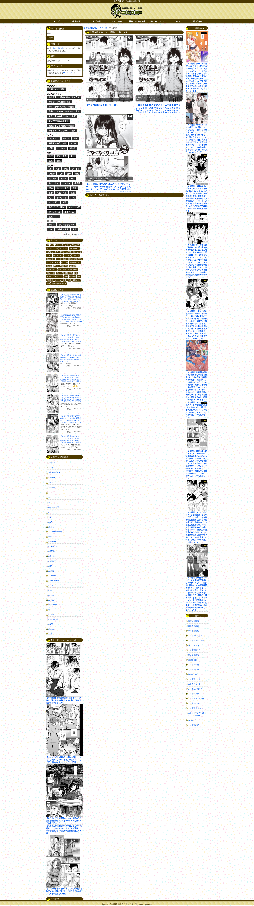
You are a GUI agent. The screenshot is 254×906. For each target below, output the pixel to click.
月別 (49, 61)
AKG (50, 566)
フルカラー (51, 259)
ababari (51, 527)
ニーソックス (62, 188)
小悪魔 (77, 183)
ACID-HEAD (53, 546)
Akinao (51, 571)
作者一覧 (76, 21)
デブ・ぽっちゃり (66, 225)
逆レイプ (58, 280)
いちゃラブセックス (72, 245)
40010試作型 (53, 507)
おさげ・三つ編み (56, 207)
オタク (52, 225)
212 (49, 493)
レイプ (66, 138)
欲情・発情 (62, 269)
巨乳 (73, 197)
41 (49, 512)
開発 (64, 280)
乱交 (64, 259)
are (49, 610)
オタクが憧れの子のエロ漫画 (61, 107)
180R (50, 482)
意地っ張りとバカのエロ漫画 (61, 126)
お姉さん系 (61, 197)
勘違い (57, 262)
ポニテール (69, 212)
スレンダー (53, 202)
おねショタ (64, 248)
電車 (59, 161)
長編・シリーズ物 (137, 21)
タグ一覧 (97, 21)
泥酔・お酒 (51, 273)
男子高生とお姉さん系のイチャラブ (64, 97)
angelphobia (53, 605)
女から (74, 143)
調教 (79, 276)
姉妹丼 (73, 148)
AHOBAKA (52, 561)
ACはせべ (52, 556)
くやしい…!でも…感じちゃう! (71, 252)
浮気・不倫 (69, 273)
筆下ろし (50, 276)
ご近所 (52, 174)
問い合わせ (198, 21)
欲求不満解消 (72, 269)
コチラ (80, 234)
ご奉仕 (49, 255)
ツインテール (54, 212)
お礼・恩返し (74, 248)
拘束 (61, 266)
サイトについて (157, 21)
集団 (74, 229)
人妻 (58, 169)
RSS (178, 21)
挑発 (66, 266)
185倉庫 (51, 487)
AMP (50, 590)
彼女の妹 (52, 178)
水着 (51, 193)
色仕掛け (72, 276)
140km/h (51, 478)
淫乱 (51, 188)
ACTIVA (51, 551)
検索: (49, 33)
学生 (66, 169)
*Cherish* (52, 462)
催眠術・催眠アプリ (57, 143)
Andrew (51, 600)
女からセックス (75, 262)
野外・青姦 (61, 156)
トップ (56, 21)
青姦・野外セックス (59, 283)
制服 (74, 188)
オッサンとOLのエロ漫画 (60, 102)
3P (48, 245)
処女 (51, 197)
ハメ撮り (68, 255)
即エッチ (64, 262)
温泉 (51, 161)
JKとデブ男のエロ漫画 (58, 121)
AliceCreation (53, 581)
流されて (59, 273)
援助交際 (72, 266)
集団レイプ (77, 280)
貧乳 (64, 202)
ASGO (50, 624)
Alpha (50, 585)
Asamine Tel (53, 619)
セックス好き (58, 255)
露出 (48, 283)
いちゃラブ (53, 138)
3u (49, 502)
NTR (51, 148)
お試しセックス (52, 252)
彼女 (77, 174)
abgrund (51, 537)
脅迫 (76, 138)
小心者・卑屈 (62, 229)
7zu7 (50, 517)
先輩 (61, 174)
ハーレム (61, 148)
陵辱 (69, 280)
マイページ (117, 21)
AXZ (50, 634)
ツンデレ (66, 183)
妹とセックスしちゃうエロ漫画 (62, 130)
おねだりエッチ (52, 248)
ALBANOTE (53, 576)
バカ (51, 229)
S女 (72, 178)
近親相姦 (50, 280)
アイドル (76, 169)
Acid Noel (52, 541)
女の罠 (49, 266)
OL (50, 169)
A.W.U (50, 522)
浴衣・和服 (61, 193)
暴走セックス (51, 269)
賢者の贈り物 (58, 48)
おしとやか (53, 183)
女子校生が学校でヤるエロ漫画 (62, 116)
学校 (51, 156)
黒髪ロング (53, 217)
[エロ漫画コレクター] (126, 5)
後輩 (69, 174)
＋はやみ (51, 467)
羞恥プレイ (59, 276)
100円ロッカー (54, 472)
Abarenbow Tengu (55, 532)
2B (49, 497)
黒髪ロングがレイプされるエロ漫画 (64, 111)
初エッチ (50, 262)
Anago (51, 595)
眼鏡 (73, 193)
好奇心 (55, 266)
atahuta (51, 629)
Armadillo (52, 614)
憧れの (63, 178)
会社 (73, 156)
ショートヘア (74, 207)
